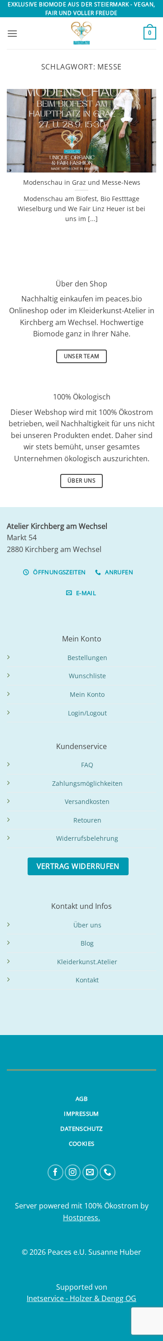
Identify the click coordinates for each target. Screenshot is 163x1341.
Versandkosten (87, 801)
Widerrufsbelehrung (87, 838)
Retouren (87, 820)
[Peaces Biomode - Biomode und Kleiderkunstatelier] (81, 33)
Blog (87, 943)
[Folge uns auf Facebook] (55, 1172)
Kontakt (87, 980)
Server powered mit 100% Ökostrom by (82, 1206)
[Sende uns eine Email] (90, 1172)
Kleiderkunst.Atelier (87, 961)
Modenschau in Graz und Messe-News (81, 182)
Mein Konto (87, 694)
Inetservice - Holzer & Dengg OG (81, 1298)
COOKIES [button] (82, 1143)
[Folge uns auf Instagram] (73, 1172)
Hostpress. (81, 1218)
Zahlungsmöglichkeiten (87, 783)
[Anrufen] (107, 1172)
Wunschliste (87, 675)
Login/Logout (87, 713)
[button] (12, 33)
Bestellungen (87, 657)
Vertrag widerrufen (78, 866)
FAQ (87, 764)
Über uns (87, 925)
